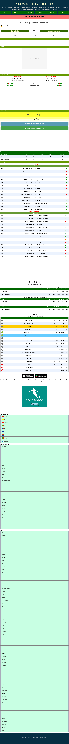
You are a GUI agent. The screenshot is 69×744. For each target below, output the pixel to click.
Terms (31, 735)
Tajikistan (4, 705)
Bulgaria (3, 458)
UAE (3, 715)
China (3, 572)
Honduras (4, 613)
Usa (3, 527)
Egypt (3, 594)
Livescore (40, 12)
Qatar (3, 687)
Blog (63, 12)
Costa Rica (4, 578)
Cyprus (3, 585)
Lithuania (4, 656)
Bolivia (3, 557)
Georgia (3, 603)
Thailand (3, 708)
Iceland (3, 616)
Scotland (6, 441)
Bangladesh (4, 551)
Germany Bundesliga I (8, 25)
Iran (3, 625)
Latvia (3, 653)
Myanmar (4, 674)
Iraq (3, 628)
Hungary (4, 477)
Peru (3, 684)
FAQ (27, 735)
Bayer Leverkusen (54, 31)
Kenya (3, 647)
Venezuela (4, 724)
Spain (5, 419)
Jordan (3, 640)
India (3, 619)
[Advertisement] (34, 58)
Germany (6, 422)
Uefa (5, 431)
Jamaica (3, 634)
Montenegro (4, 668)
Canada (3, 566)
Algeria (3, 535)
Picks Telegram (28, 12)
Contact (41, 735)
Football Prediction (44, 737)
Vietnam (3, 727)
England (5, 416)
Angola (3, 538)
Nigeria (3, 678)
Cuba (3, 582)
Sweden (3, 514)
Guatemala (4, 609)
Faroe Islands (5, 600)
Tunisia (3, 712)
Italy (5, 425)
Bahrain (3, 548)
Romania (4, 502)
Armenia (3, 541)
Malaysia (4, 662)
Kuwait (3, 650)
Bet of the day (17, 12)
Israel (3, 486)
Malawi (3, 659)
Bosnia (3, 560)
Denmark (4, 468)
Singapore (4, 696)
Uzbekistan (4, 721)
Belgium (3, 455)
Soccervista (23, 737)
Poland (3, 499)
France (5, 428)
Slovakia (3, 508)
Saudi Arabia (4, 690)
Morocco (4, 671)
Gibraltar (4, 606)
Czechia (3, 465)
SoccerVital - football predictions (34, 3)
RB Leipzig (15, 31)
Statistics (52, 12)
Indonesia (4, 622)
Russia (3, 505)
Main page (5, 12)
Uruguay (4, 718)
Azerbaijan (4, 544)
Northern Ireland (5, 493)
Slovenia (3, 511)
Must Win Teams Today (33, 737)
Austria (3, 452)
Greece (3, 474)
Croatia (3, 462)
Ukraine (3, 523)
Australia (4, 449)
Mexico (3, 489)
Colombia (4, 575)
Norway (3, 496)
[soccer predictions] (34, 407)
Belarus (3, 554)
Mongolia (4, 665)
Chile (3, 569)
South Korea (4, 702)
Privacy (36, 735)
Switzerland (4, 517)
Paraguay (4, 681)
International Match (6, 480)
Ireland (3, 483)
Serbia (3, 693)
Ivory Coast (4, 631)
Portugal (6, 438)
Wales (3, 730)
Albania (3, 532)
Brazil (3, 563)
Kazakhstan (4, 643)
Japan (3, 637)
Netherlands (6, 434)
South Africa (4, 699)
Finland (3, 471)
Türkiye (3, 520)
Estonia (3, 597)
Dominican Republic (6, 588)
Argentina (4, 446)
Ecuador (3, 591)
